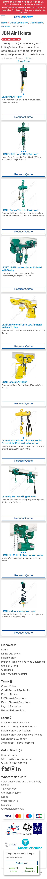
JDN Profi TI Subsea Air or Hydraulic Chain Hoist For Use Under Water (21, 442)
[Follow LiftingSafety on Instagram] (13, 769)
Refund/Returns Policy (13, 710)
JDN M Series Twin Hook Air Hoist (20, 210)
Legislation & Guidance (14, 739)
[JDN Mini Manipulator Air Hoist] (23, 595)
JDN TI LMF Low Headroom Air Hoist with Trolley (22, 268)
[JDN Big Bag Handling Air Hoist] (23, 480)
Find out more (21, 863)
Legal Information (11, 706)
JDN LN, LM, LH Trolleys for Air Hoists (22, 555)
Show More (23, 61)
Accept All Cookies (13, 869)
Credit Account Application (16, 690)
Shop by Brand (9, 666)
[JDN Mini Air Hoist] (23, 79)
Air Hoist (5, 26)
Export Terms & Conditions (15, 702)
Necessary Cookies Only (30, 869)
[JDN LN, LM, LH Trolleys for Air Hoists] (23, 537)
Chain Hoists (36, 23)
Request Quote (23, 117)
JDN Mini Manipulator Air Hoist (18, 611)
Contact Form (9, 755)
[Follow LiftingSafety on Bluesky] (7, 769)
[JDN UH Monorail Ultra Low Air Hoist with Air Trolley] (23, 308)
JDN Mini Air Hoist (12, 97)
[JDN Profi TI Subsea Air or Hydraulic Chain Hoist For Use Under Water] (23, 423)
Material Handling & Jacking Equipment (23, 662)
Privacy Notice (9, 694)
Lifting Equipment (19, 23)
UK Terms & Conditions (13, 698)
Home (4, 23)
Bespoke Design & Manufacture (18, 726)
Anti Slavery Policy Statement (17, 743)
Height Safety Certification (16, 730)
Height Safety (8, 658)
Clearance (7, 670)
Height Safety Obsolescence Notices (21, 734)
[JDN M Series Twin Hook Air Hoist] (23, 193)
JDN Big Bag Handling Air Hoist (19, 496)
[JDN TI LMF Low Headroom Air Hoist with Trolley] (23, 251)
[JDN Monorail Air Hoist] (23, 365)
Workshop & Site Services (15, 722)
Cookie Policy (8, 686)
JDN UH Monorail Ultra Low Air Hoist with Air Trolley (22, 326)
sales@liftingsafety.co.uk (18, 759)
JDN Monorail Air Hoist (14, 382)
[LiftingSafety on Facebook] (2, 769)
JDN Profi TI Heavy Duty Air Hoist (20, 154)
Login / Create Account (14, 674)
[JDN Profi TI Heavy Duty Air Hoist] (23, 136)
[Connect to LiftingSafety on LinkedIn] (18, 769)
